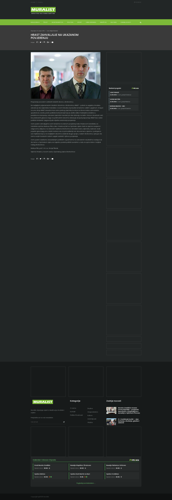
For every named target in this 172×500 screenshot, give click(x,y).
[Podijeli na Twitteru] (40, 42)
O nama (40, 2)
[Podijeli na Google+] (48, 42)
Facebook (138, 2)
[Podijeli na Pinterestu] (44, 42)
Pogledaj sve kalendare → (86, 483)
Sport (79, 22)
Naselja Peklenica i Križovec (116, 465)
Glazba (90, 422)
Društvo (103, 22)
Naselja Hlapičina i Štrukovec (80, 465)
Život (46, 22)
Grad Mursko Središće (42, 465)
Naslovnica (35, 22)
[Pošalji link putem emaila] (52, 42)
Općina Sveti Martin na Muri (80, 474)
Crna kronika (91, 22)
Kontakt (33, 2)
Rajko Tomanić (54, 31)
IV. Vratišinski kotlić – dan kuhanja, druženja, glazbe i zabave (128, 421)
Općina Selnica (39, 474)
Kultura (89, 415)
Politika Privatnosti (76, 415)
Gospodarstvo (57, 22)
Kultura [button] (114, 22)
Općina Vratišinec (112, 474)
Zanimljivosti (126, 22)
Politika (70, 22)
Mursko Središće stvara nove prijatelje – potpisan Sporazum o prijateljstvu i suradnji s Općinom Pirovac (129, 410)
